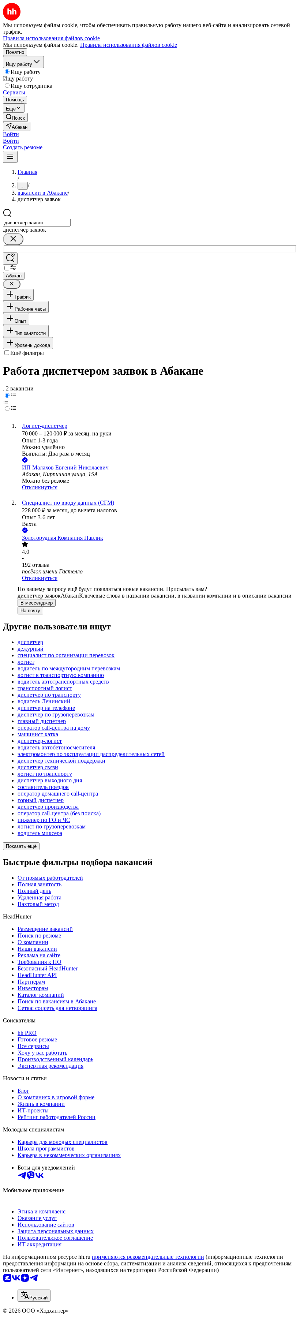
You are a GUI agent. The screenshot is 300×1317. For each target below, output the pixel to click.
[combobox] (37, 223)
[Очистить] (13, 239)
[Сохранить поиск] (10, 258)
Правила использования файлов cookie (128, 45)
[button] (11, 134)
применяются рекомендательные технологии (148, 1257)
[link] (15, 117)
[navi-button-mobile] (10, 157)
